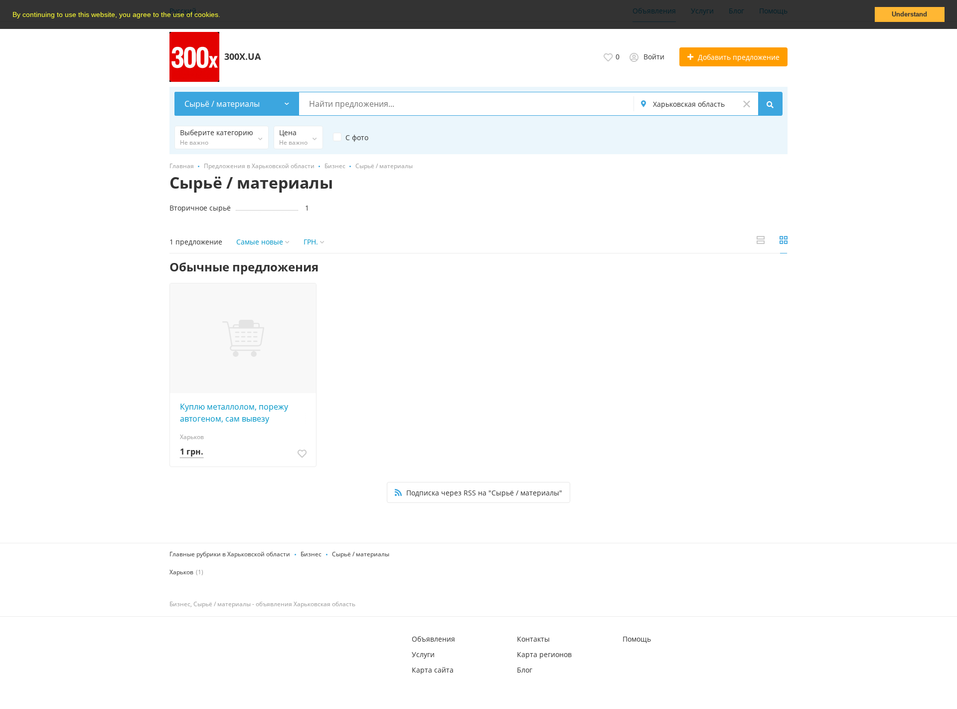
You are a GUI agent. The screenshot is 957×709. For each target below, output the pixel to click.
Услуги (423, 654)
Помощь (637, 639)
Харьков (181, 572)
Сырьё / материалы (360, 554)
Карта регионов (544, 654)
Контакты (533, 639)
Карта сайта (433, 670)
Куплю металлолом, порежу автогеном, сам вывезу (234, 412)
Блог (524, 670)
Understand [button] (909, 14)
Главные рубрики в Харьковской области (229, 554)
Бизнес (311, 554)
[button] (223, 15)
